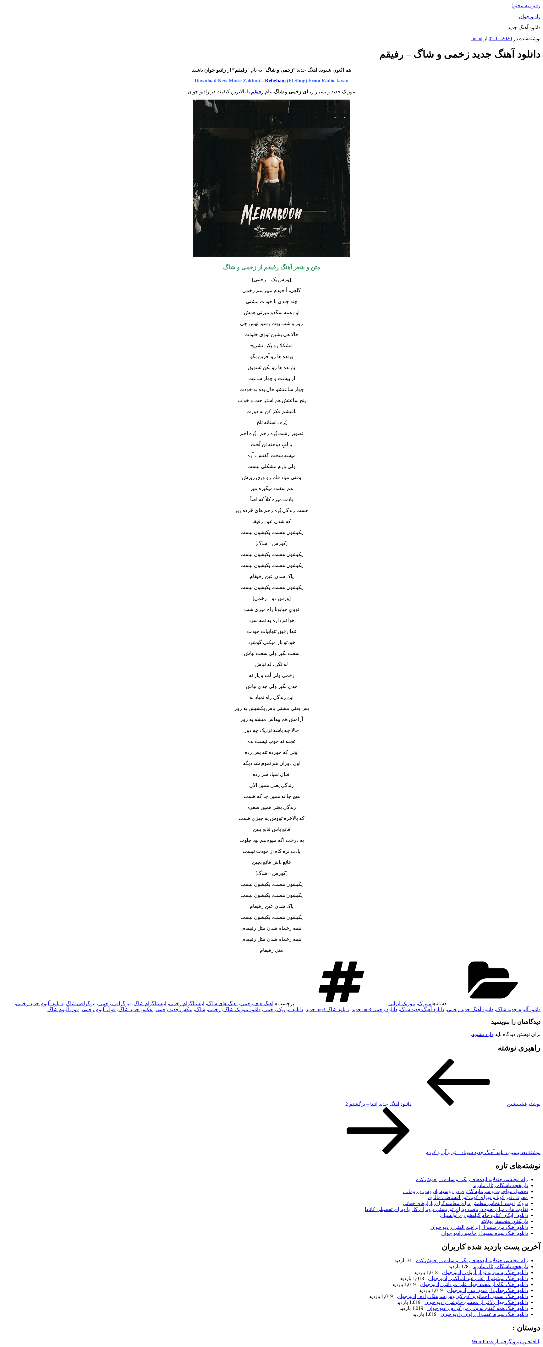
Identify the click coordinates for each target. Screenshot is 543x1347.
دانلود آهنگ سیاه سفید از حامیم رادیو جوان (484, 1233)
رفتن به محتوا (526, 5)
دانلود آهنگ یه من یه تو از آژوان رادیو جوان (485, 1272)
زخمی (214, 1009)
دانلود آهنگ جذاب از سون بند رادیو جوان (487, 1290)
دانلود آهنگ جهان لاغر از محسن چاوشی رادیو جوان (476, 1302)
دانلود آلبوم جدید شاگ (518, 1009)
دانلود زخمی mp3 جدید (374, 1009)
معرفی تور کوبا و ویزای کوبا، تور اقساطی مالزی (478, 1197)
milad (476, 38)
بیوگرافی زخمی (114, 1003)
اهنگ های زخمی (256, 1003)
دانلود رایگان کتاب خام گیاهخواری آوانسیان (484, 1215)
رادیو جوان (529, 16)
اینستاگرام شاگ (150, 1003)
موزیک (424, 1003)
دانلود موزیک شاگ (242, 1009)
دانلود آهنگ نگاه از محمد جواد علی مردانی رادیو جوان (474, 1284)
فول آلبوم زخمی (99, 1009)
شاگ (200, 1009)
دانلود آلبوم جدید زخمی (39, 1003)
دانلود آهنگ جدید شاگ (422, 1009)
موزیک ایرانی (401, 1003)
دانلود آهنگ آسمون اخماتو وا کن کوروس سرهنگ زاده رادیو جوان (462, 1296)
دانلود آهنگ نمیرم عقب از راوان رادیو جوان (484, 1314)
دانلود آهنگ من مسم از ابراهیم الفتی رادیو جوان (479, 1227)
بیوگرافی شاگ (81, 1003)
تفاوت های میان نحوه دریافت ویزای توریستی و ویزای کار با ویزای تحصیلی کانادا (446, 1209)
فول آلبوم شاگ (63, 1009)
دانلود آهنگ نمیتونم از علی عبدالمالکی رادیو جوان (478, 1278)
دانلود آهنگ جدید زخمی (470, 1009)
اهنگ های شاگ (222, 1003)
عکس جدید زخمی (174, 1009)
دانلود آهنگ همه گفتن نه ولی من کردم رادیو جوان (477, 1308)
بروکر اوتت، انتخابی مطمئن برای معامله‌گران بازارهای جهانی (465, 1203)
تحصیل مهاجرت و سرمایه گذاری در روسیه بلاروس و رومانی (465, 1191)
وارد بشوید (483, 1034)
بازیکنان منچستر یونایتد (504, 1221)
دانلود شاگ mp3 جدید (327, 1009)
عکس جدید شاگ (135, 1009)
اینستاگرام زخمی (186, 1003)
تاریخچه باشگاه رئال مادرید (500, 1185)
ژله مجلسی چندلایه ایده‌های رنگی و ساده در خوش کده (472, 1179)
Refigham (275, 80)
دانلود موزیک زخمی (283, 1009)
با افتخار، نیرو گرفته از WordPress (506, 1341)
